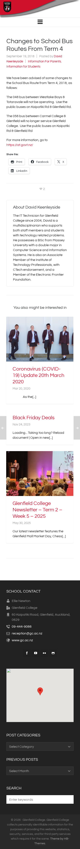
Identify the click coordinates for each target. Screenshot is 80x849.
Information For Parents (44, 61)
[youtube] (35, 653)
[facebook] (27, 653)
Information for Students (23, 66)
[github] (53, 653)
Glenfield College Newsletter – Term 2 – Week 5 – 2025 (37, 510)
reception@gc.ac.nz (27, 633)
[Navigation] (40, 22)
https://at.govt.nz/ (19, 145)
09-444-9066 (22, 626)
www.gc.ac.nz (22, 640)
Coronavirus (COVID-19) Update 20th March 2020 (38, 375)
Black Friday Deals (34, 417)
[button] (68, 799)
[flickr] (44, 653)
